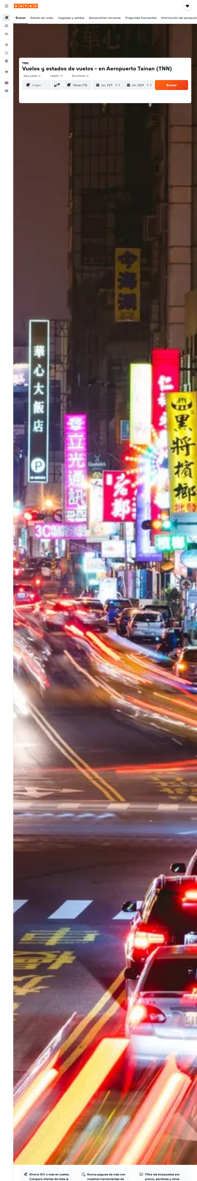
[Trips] (7, 72)
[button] (6, 6)
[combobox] (80, 76)
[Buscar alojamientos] (7, 26)
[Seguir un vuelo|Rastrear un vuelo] (7, 53)
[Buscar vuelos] (7, 18)
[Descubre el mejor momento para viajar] (7, 61)
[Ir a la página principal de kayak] (26, 6)
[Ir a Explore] (7, 45)
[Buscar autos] (7, 34)
